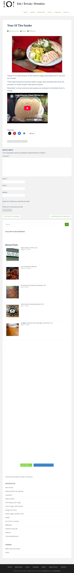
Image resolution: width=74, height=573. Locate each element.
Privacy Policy (53, 567)
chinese (10, 141)
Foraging (58, 12)
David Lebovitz (10, 499)
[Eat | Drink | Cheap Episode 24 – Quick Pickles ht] (53, 398)
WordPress (57, 571)
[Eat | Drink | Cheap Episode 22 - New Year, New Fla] (21, 434)
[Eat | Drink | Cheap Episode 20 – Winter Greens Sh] (53, 453)
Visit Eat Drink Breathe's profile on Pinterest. (19, 477)
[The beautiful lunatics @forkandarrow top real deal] (21, 453)
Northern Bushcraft (11, 529)
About (26, 12)
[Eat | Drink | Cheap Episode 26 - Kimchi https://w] (21, 379)
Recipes (33, 12)
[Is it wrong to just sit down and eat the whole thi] (21, 398)
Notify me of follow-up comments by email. (16, 201)
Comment (6, 156)
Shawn (24, 31)
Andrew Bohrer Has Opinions (14, 491)
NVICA (7, 552)
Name (4, 179)
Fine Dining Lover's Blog (12, 502)
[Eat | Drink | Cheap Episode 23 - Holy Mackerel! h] (53, 416)
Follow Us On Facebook (15, 232)
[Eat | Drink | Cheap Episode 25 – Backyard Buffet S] (53, 379)
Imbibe (7, 517)
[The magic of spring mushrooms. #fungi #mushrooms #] (21, 416)
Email (4, 185)
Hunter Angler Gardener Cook (14, 514)
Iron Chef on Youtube (12, 521)
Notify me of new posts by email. (12, 207)
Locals (50, 12)
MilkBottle (8, 525)
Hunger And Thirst (11, 510)
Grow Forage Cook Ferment (14, 506)
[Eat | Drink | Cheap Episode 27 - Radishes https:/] (21, 361)
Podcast (66, 12)
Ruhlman (8, 532)
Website (4, 192)
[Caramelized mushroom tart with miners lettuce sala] (53, 361)
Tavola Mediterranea (11, 536)
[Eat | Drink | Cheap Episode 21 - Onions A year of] (53, 434)
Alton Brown (9, 487)
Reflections (41, 12)
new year (24, 141)
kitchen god (17, 141)
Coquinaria (8, 495)
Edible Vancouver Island (12, 549)
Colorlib (45, 571)
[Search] (67, 224)
